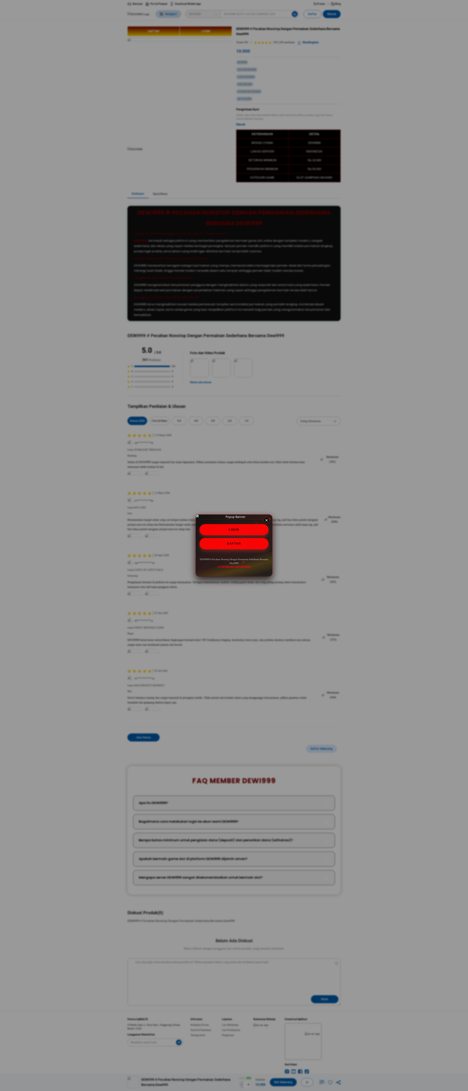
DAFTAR (234, 543)
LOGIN (234, 529)
